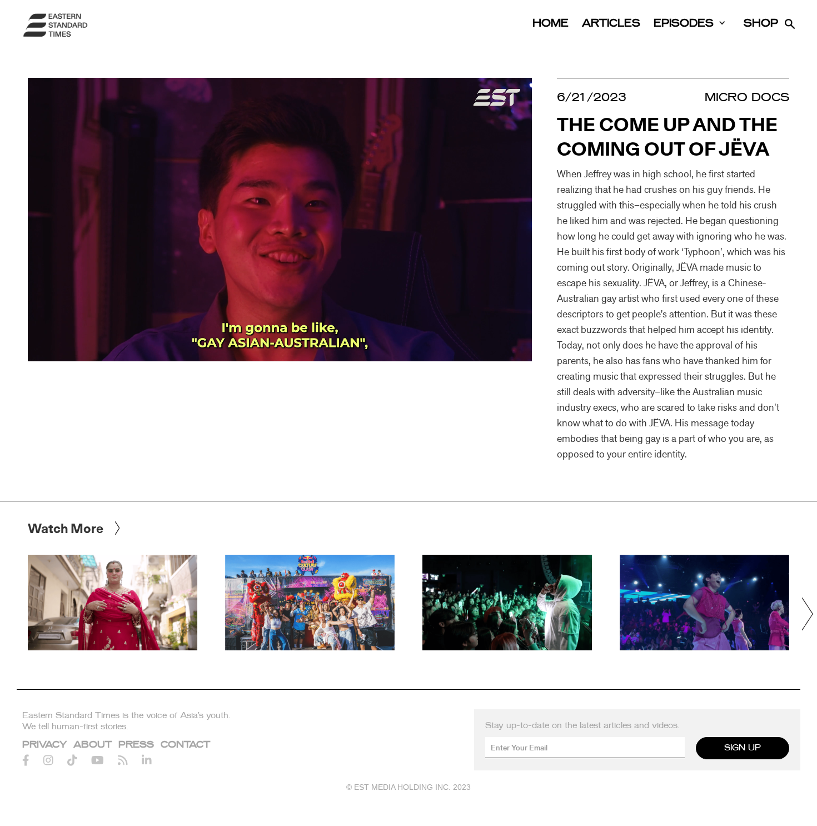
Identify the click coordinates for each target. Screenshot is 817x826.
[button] (807, 614)
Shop (761, 23)
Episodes (684, 23)
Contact (185, 744)
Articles (611, 23)
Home (550, 23)
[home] (55, 25)
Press (136, 744)
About (92, 744)
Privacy (44, 744)
